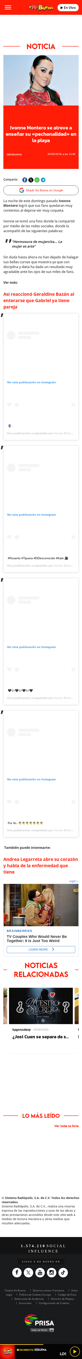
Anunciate (25, 1303)
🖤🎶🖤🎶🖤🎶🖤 (20, 690)
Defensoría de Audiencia (29, 1299)
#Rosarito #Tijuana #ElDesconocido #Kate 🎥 (38, 558)
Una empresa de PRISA (41, 1320)
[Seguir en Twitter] (29, 1272)
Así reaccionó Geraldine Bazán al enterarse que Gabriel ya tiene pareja (38, 300)
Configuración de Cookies (54, 1303)
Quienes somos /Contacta (48, 1290)
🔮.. (10, 425)
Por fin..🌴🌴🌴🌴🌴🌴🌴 (25, 823)
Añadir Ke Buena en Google (44, 190)
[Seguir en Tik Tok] (64, 1272)
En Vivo (69, 7)
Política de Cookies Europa (35, 1294)
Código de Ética (67, 1294)
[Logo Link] (41, 7)
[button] (41, 1344)
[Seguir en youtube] (41, 1272)
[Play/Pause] (75, 1352)
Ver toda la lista (66, 1125)
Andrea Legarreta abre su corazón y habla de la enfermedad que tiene (40, 865)
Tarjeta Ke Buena (15, 1290)
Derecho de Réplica (62, 1299)
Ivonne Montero (64, 433)
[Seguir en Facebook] (18, 1272)
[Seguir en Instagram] (52, 1272)
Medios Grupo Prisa (41, 1330)
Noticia (41, 46)
